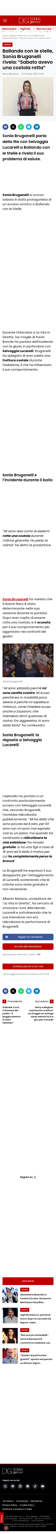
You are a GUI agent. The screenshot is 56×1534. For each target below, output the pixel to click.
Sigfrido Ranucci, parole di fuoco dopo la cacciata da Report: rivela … (35, 1318)
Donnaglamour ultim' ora (28, 966)
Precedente (14, 1001)
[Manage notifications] (6, 1528)
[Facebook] (5, 127)
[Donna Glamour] (29, 20)
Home (5, 35)
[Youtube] (42, 1486)
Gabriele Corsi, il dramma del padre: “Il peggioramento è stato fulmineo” (11, 1015)
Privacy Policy (9, 1505)
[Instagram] (20, 1486)
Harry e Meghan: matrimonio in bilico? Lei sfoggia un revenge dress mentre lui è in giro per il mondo (41, 1013)
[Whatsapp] (21, 127)
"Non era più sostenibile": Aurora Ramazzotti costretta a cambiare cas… (35, 1339)
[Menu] (5, 20)
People (13, 35)
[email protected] (10, 1518)
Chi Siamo (8, 1501)
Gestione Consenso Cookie (17, 1509)
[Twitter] (13, 127)
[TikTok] (35, 1486)
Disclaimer (36, 1501)
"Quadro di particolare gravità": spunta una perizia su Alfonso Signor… (36, 1359)
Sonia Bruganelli (15, 599)
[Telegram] (29, 127)
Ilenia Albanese (10, 73)
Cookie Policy (27, 1505)
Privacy (1, 1518)
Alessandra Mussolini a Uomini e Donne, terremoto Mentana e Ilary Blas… (35, 1298)
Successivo (42, 1001)
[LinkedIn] (37, 127)
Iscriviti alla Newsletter (28, 946)
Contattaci (22, 1501)
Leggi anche (28, 1281)
